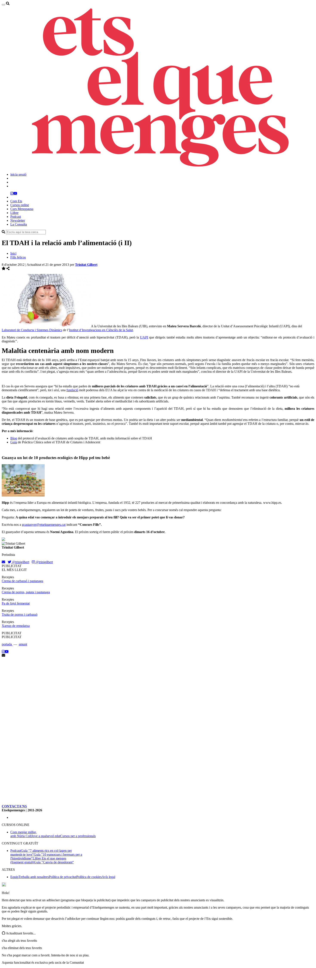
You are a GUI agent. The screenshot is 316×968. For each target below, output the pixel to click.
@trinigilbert (20, 562)
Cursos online (19, 205)
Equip (14, 877)
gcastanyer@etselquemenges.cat (44, 524)
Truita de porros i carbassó (19, 614)
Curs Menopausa (21, 209)
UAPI (144, 337)
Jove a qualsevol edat (45, 836)
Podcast (15, 216)
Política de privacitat (62, 877)
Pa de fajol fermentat (16, 603)
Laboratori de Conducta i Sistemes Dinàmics (32, 330)
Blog (13, 438)
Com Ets (16, 201)
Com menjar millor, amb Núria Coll (23, 834)
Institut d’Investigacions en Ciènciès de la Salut (101, 330)
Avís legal (108, 877)
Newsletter (17, 220)
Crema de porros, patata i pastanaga (26, 592)
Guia (13, 442)
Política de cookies (89, 877)
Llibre (14, 213)
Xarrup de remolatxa (16, 626)
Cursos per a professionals (78, 836)
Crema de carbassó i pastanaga (22, 581)
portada (7, 644)
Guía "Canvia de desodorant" (54, 862)
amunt (23, 644)
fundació (72, 390)
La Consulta (18, 224)
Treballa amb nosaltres (33, 877)
